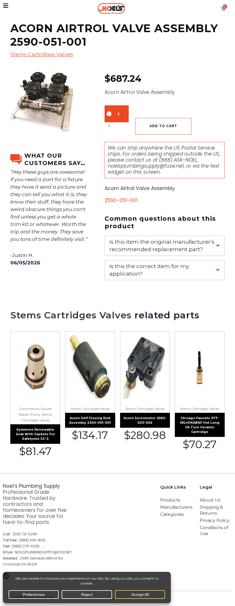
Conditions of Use (214, 530)
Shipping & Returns (211, 510)
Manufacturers (176, 507)
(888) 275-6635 (26, 546)
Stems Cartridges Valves (41, 54)
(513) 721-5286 (25, 534)
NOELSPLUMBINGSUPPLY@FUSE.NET (43, 552)
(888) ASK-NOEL (178, 159)
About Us (210, 500)
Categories (172, 514)
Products (170, 500)
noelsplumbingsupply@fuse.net (146, 165)
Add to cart (163, 126)
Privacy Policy (214, 520)
